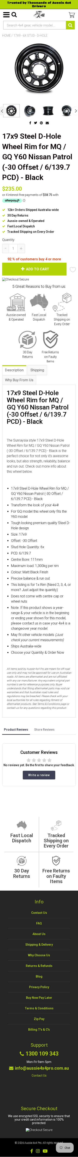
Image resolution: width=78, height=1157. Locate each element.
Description (14, 370)
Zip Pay (39, 1019)
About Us (39, 934)
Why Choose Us (39, 955)
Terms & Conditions (39, 1008)
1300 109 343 (42, 1054)
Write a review (39, 775)
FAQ (39, 923)
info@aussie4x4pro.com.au (42, 1068)
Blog (39, 976)
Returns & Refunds (39, 966)
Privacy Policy (39, 987)
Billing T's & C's (39, 1029)
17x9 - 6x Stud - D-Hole (30, 35)
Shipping (37, 370)
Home (6, 35)
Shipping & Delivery (39, 944)
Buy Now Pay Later (39, 997)
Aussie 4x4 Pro (32, 1142)
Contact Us (39, 912)
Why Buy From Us (19, 380)
